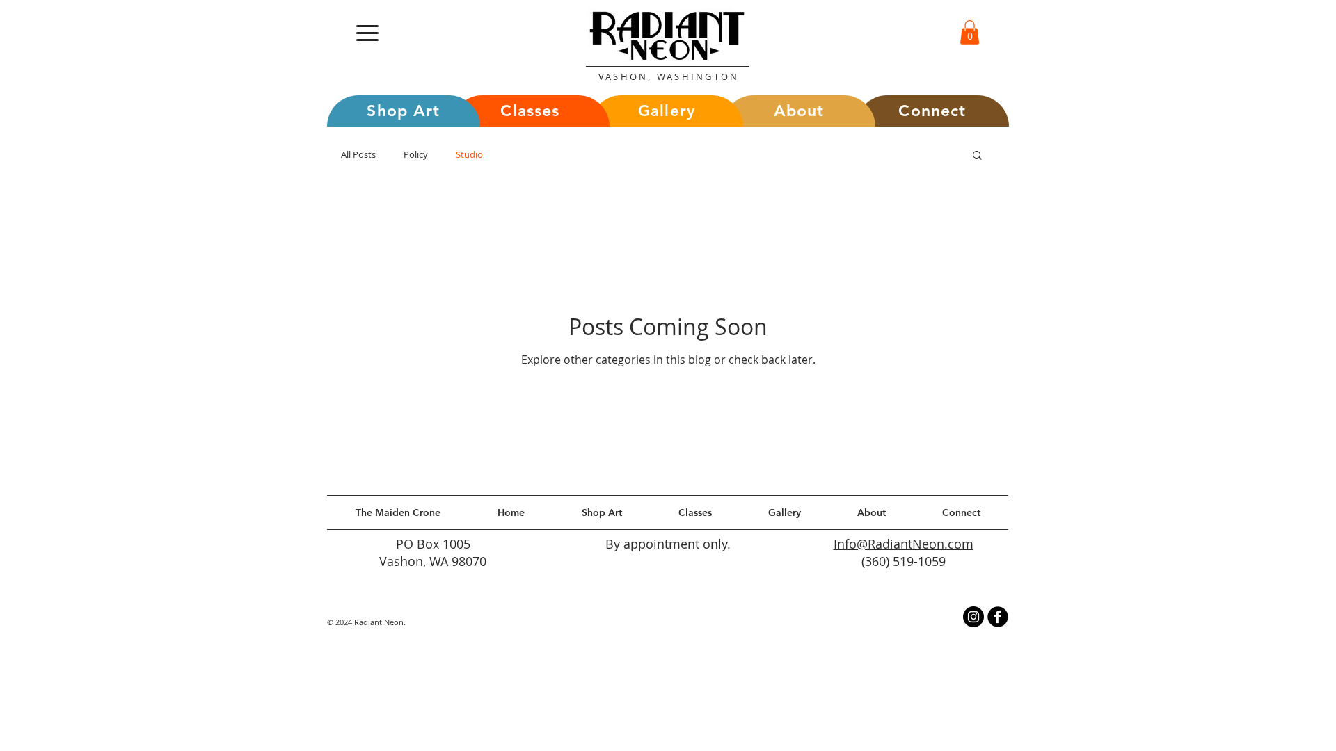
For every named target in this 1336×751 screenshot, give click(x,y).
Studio (469, 154)
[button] (367, 33)
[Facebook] (997, 616)
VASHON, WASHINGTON (669, 76)
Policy (416, 154)
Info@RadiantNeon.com (903, 543)
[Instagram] (973, 616)
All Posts (358, 154)
